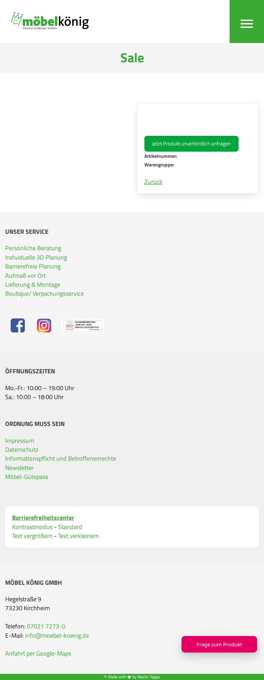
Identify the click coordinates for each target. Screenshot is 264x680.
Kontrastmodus (32, 527)
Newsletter (19, 467)
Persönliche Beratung (33, 248)
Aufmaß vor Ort (25, 275)
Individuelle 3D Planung (36, 257)
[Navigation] (247, 21)
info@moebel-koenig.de (57, 635)
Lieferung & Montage (32, 284)
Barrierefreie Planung (32, 266)
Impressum (19, 440)
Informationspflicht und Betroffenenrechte (60, 458)
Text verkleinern (78, 535)
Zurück (153, 181)
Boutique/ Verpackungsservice (44, 293)
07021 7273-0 (46, 626)
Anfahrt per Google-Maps (38, 653)
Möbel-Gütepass (26, 476)
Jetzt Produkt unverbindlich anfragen (191, 143)
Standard (70, 527)
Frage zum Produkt (219, 644)
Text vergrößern (32, 535)
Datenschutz (21, 449)
